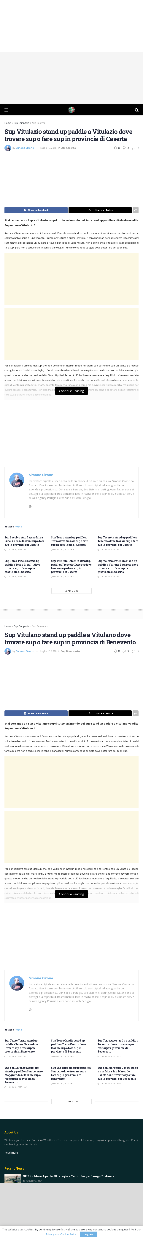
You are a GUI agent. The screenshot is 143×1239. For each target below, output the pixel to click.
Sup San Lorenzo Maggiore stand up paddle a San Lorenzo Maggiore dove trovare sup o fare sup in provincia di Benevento (23, 1075)
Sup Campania (21, 123)
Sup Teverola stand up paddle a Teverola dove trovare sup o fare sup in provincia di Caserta (118, 541)
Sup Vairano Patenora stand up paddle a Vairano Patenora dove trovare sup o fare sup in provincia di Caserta (118, 566)
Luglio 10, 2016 (48, 147)
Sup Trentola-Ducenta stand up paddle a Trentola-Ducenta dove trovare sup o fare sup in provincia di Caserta (71, 566)
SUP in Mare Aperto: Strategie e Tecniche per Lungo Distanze (68, 1176)
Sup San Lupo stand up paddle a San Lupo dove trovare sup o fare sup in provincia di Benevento (71, 1073)
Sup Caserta (38, 123)
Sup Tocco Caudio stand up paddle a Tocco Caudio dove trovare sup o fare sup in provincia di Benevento (68, 1046)
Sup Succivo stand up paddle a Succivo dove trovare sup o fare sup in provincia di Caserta (24, 541)
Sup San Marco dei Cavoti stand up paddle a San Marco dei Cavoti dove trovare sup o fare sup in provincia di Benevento (118, 1073)
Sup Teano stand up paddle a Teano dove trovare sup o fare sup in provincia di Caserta (69, 541)
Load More (71, 590)
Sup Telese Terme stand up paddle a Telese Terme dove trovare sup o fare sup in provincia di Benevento (21, 1046)
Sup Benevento (40, 626)
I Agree (88, 1234)
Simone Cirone (25, 147)
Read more (11, 1152)
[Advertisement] (71, 26)
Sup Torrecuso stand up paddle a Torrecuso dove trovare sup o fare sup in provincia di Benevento (118, 1046)
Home (7, 123)
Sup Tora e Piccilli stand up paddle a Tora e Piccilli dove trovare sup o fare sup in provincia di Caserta (22, 566)
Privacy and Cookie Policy (61, 1234)
